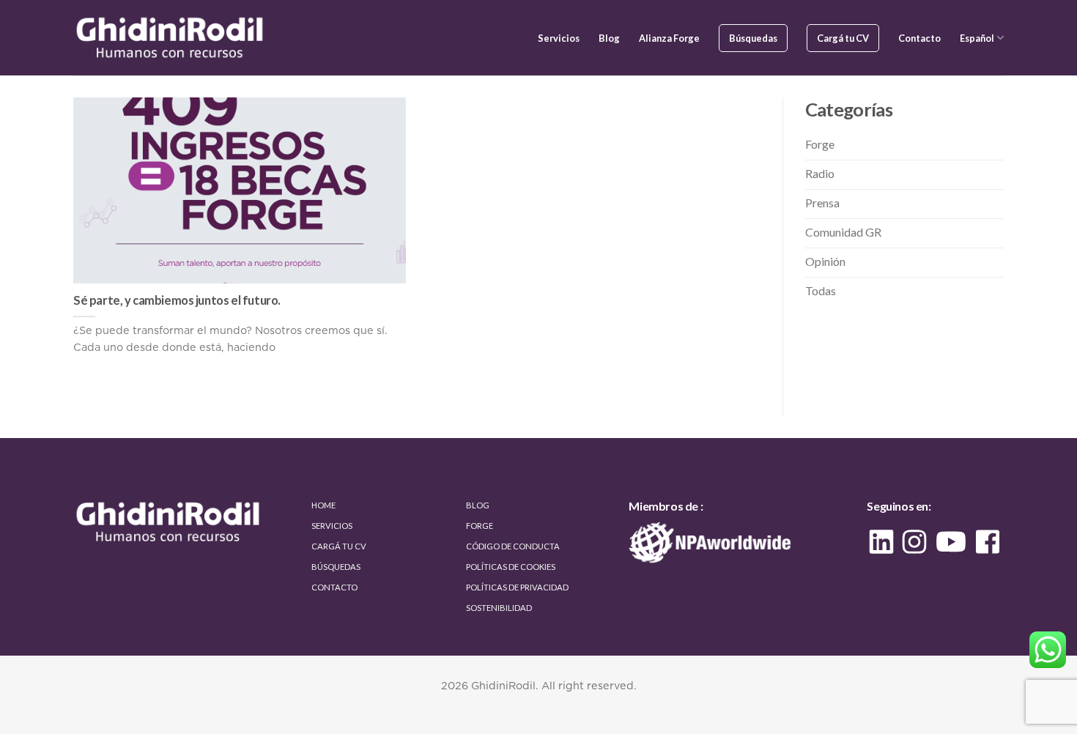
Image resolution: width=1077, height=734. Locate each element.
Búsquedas (753, 38)
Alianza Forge (669, 38)
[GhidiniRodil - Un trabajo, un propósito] (171, 38)
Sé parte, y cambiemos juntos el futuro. (177, 300)
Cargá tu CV (843, 38)
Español (977, 38)
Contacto (919, 38)
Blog (609, 38)
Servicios (559, 38)
